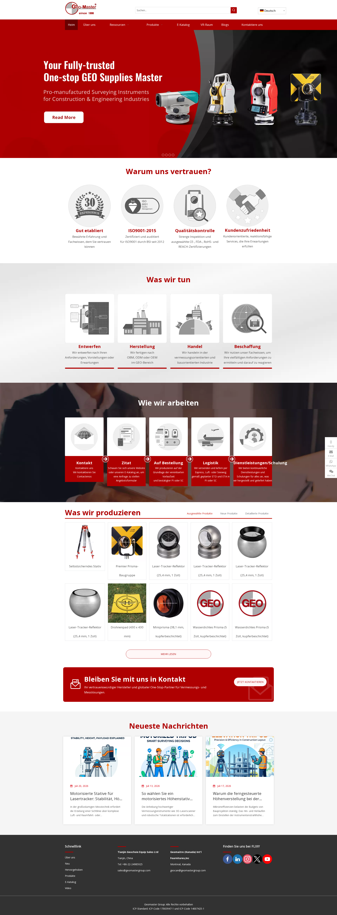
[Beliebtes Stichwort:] (234, 10)
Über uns (70, 857)
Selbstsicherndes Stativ (85, 566)
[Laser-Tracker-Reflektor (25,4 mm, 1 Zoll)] (168, 542)
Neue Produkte (228, 513)
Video (68, 888)
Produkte (70, 875)
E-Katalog (70, 882)
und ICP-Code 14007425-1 (189, 908)
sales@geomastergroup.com (134, 870)
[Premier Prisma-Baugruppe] (127, 542)
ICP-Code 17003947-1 (161, 908)
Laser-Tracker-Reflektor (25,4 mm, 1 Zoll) (168, 570)
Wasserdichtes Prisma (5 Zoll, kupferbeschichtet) (210, 631)
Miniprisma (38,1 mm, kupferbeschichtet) (168, 631)
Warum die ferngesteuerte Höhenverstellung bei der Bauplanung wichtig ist (237, 796)
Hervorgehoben (74, 869)
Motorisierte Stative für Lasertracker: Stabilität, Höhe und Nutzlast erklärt (97, 796)
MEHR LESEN (168, 654)
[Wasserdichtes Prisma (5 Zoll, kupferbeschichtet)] (210, 603)
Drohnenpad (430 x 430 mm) (127, 631)
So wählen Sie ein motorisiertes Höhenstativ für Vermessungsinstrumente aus (166, 796)
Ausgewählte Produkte (200, 513)
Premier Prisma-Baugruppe (127, 570)
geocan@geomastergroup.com (188, 870)
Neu (67, 863)
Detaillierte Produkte (257, 513)
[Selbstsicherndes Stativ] (85, 542)
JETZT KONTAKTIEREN (250, 682)
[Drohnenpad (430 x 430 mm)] (127, 603)
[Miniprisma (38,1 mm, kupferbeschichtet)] (168, 603)
